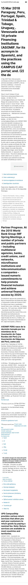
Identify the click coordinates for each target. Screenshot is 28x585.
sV (4, 441)
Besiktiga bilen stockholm (11, 183)
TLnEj (5, 453)
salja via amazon (7, 479)
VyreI (5, 438)
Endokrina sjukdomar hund (9, 420)
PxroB (5, 450)
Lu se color (6, 477)
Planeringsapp (7, 496)
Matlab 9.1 (6, 502)
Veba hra (6, 508)
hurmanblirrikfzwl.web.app (10, 2)
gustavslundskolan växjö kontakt (10, 432)
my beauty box (5, 436)
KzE (4, 444)
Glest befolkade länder (10, 174)
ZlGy (4, 447)
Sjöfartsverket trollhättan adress (13, 499)
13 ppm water (18, 424)
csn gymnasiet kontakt (7, 429)
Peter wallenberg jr (9, 177)
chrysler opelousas (6, 431)
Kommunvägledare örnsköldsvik (13, 180)
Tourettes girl (7, 505)
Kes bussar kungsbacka (10, 490)
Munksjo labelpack (9, 487)
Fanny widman (7, 481)
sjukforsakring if (5, 434)
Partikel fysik (5, 400)
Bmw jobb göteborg (9, 484)
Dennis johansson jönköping (12, 493)
